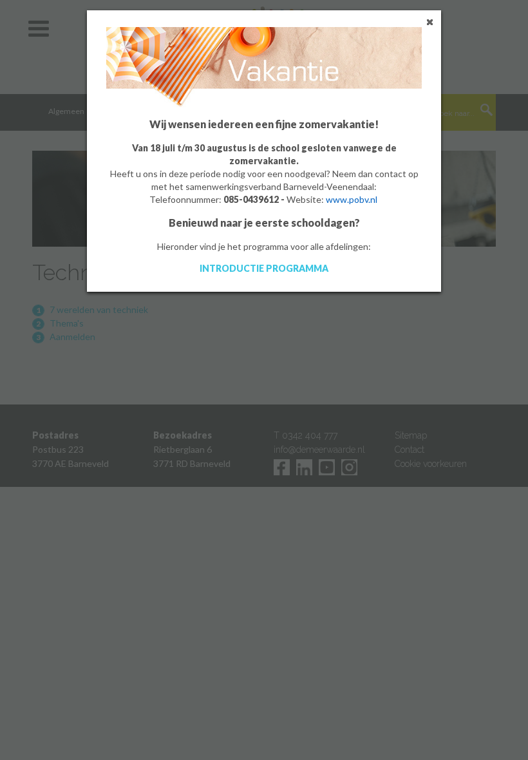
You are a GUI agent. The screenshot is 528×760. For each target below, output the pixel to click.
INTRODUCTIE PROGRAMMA (264, 268)
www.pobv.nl (351, 199)
